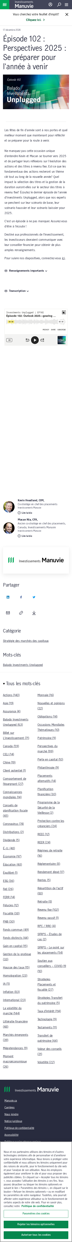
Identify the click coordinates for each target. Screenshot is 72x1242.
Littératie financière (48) (15, 1024)
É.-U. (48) (9, 848)
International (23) (14, 1000)
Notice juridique (13, 1121)
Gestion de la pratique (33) (17, 957)
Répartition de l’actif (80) (50, 891)
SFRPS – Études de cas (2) (49, 937)
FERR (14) (9, 897)
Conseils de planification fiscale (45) (15, 810)
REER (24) (43, 842)
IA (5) (6, 983)
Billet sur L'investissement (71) (16, 735)
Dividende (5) (11, 840)
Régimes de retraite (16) (49, 853)
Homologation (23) (15, 975)
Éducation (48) (12, 864)
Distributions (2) (13, 832)
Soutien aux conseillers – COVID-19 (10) (51, 966)
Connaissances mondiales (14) (12, 795)
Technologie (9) (46, 1019)
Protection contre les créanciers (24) (50, 824)
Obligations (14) (47, 716)
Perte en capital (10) (50, 759)
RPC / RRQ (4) (46, 926)
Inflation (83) (11, 992)
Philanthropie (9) (48, 767)
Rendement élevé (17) (50, 872)
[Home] (4, 4)
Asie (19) (8, 703)
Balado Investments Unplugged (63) (15, 722)
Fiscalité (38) (11, 913)
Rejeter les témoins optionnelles (35, 1224)
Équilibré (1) (10, 872)
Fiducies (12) (11, 905)
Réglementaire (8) (48, 863)
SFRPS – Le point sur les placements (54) (50, 950)
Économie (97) (12, 856)
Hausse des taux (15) (16, 967)
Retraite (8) (44, 901)
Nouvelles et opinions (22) (51, 706)
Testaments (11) (47, 1027)
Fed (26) (8, 889)
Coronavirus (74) (13, 824)
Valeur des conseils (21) (49, 1052)
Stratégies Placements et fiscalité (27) (46, 984)
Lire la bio (27, 513)
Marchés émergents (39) (15, 1037)
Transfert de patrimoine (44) (47, 1038)
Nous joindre (11, 1114)
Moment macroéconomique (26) (15, 1061)
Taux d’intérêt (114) (49, 1011)
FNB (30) (8, 921)
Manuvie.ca (10, 1101)
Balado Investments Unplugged (23, 665)
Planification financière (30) (46, 792)
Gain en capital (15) (15, 946)
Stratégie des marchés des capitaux (26, 641)
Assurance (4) (11, 711)
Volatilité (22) (45, 1062)
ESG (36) (8, 881)
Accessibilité (11, 1135)
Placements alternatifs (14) (46, 778)
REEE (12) (43, 834)
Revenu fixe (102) (48, 909)
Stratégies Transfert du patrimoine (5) (50, 1000)
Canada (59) (11, 746)
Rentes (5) (44, 880)
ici (63, 258)
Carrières (9, 1107)
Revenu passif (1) (48, 918)
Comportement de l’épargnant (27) (14, 781)
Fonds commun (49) (16, 929)
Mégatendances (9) (15, 1048)
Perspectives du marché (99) (47, 749)
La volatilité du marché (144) (12, 1011)
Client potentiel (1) (14, 770)
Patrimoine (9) (46, 738)
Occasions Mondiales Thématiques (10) (50, 727)
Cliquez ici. (33, 20)
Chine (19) (9, 762)
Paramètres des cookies (36, 1213)
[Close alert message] (67, 14)
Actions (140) (11, 695)
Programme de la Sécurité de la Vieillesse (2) (48, 807)
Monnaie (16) (45, 695)
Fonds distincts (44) (15, 937)
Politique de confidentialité (19, 1128)
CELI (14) (8, 754)
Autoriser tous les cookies (36, 1235)
